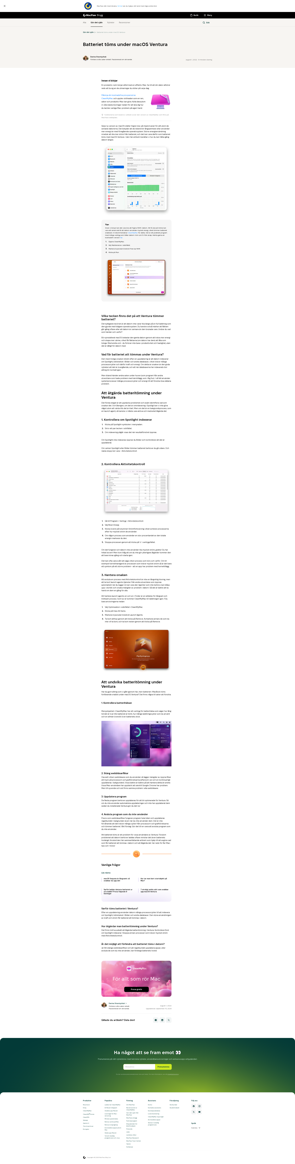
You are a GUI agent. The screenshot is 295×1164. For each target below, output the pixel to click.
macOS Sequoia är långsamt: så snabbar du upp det (117, 880)
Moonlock (86, 1104)
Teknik (128, 1144)
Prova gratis (136, 989)
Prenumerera (163, 1067)
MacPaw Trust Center (133, 1141)
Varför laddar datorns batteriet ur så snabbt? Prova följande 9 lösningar (118, 892)
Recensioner (124, 23)
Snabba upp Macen (111, 1110)
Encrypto (86, 1129)
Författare (129, 1147)
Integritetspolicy (173, 1074)
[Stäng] (5, 6)
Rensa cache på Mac (112, 1122)
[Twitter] (193, 1112)
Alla (84, 23)
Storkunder (173, 1104)
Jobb (128, 1132)
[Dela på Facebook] (156, 1020)
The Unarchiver (88, 1126)
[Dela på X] (168, 1020)
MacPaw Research (132, 1138)
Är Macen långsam (111, 1107)
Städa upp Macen (111, 1133)
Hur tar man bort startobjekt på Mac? (154, 880)
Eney (84, 1107)
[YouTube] (199, 1112)
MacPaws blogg (131, 1118)
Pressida (129, 1129)
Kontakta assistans (154, 1107)
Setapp (85, 1120)
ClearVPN (86, 1117)
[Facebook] (193, 1106)
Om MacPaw (130, 1104)
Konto (150, 1104)
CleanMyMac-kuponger (156, 1116)
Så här (120, 6)
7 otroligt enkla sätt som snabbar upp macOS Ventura (154, 891)
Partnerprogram (131, 1121)
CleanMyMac (133, 233)
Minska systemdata (111, 1119)
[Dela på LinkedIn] (162, 1020)
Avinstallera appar (154, 1119)
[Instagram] (199, 1106)
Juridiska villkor (131, 1135)
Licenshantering (153, 1113)
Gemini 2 (86, 1123)
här (121, 237)
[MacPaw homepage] (84, 1157)
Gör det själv (97, 23)
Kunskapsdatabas (154, 1110)
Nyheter (110, 23)
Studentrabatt (174, 1107)
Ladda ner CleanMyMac (112, 1104)
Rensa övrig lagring (111, 1125)
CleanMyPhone (88, 1114)
